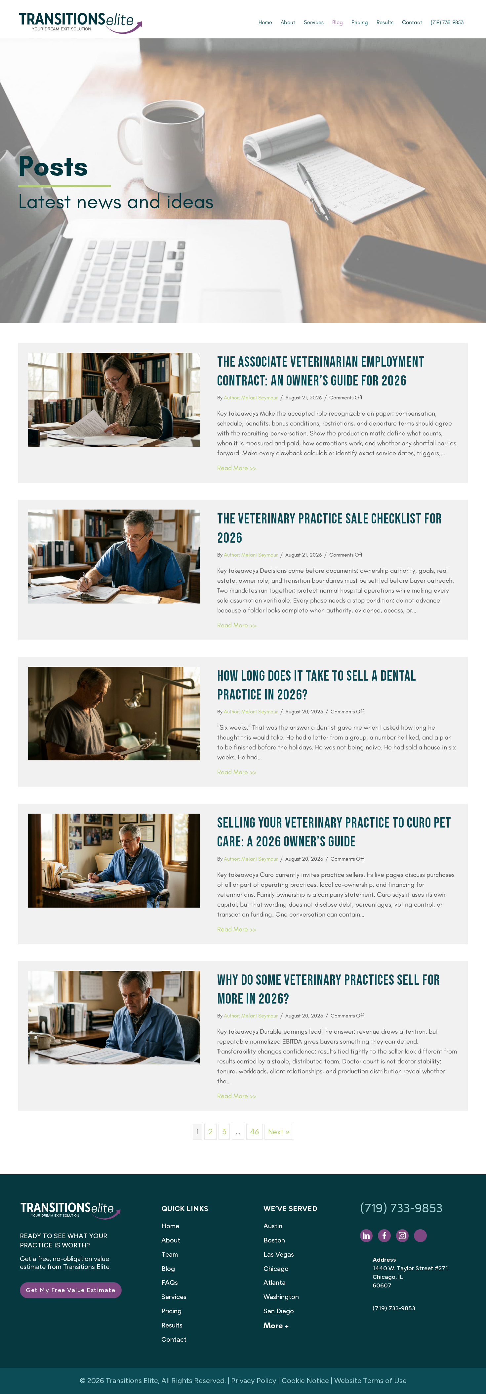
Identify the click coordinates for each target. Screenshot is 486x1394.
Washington (281, 1297)
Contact (173, 1339)
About (170, 1240)
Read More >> (236, 468)
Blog (168, 1269)
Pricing (171, 1311)
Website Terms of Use (370, 1380)
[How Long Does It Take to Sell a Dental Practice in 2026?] (114, 712)
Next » (279, 1131)
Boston (274, 1240)
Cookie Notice (305, 1380)
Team (169, 1254)
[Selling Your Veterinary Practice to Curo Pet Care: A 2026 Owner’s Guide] (114, 859)
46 (254, 1131)
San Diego (278, 1311)
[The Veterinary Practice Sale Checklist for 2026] (114, 555)
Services (173, 1297)
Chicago (276, 1269)
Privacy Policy (253, 1380)
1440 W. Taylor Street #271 (410, 1268)
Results (171, 1325)
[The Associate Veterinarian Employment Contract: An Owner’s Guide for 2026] (114, 398)
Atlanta (274, 1282)
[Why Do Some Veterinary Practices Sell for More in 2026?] (114, 1016)
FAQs (169, 1282)
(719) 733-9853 (401, 1208)
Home (170, 1226)
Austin (272, 1226)
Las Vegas (278, 1254)
